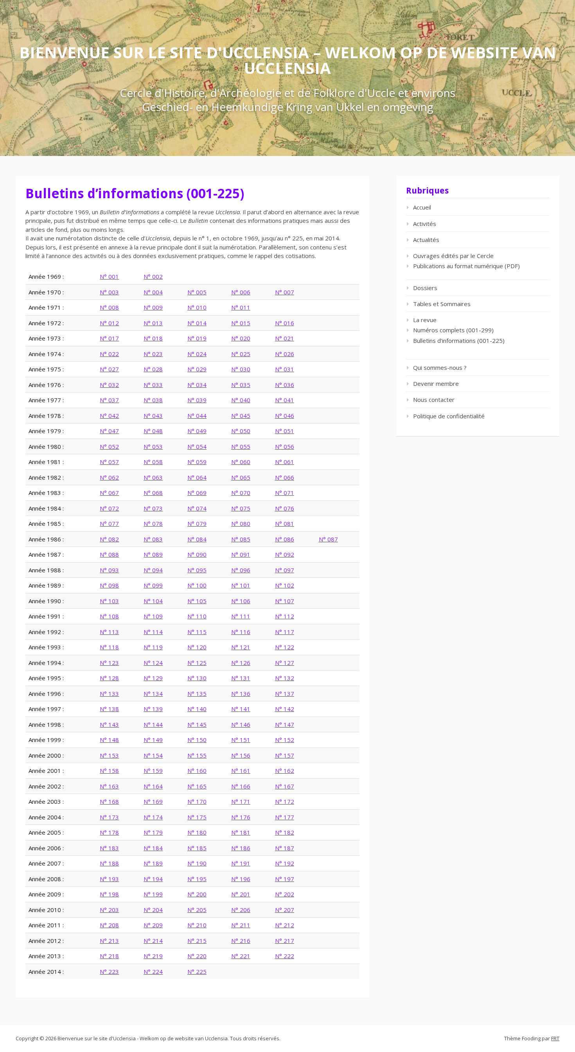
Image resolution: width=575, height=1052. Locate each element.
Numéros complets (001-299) (453, 330)
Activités (424, 224)
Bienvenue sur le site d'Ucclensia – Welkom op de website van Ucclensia (287, 60)
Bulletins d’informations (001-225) (459, 340)
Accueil (422, 207)
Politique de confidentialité (449, 416)
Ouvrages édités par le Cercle (453, 256)
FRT (555, 1038)
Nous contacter (434, 399)
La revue (425, 320)
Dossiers (425, 288)
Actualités (426, 240)
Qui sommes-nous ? (440, 367)
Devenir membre (436, 383)
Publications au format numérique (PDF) (466, 266)
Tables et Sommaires (442, 304)
